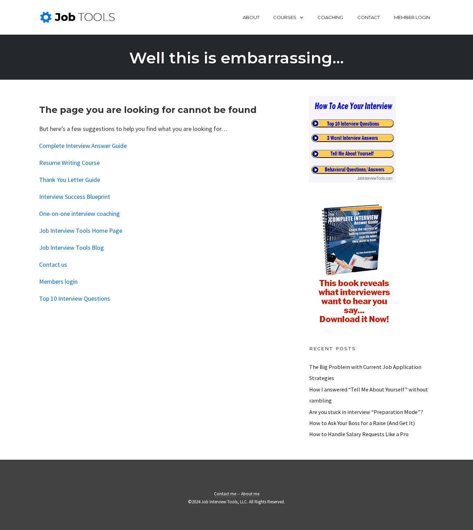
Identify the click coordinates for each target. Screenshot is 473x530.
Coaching (330, 17)
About (251, 17)
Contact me (225, 494)
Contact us (53, 264)
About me (250, 494)
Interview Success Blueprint (74, 197)
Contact (368, 17)
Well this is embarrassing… (236, 57)
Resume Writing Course (69, 163)
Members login (58, 281)
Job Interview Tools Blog (71, 247)
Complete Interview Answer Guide (83, 146)
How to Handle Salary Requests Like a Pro (359, 434)
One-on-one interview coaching (79, 214)
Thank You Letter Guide (69, 180)
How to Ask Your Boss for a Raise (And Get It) (362, 422)
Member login (412, 17)
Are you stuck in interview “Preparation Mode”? (366, 411)
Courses (284, 17)
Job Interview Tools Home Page (80, 231)
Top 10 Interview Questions (74, 298)
